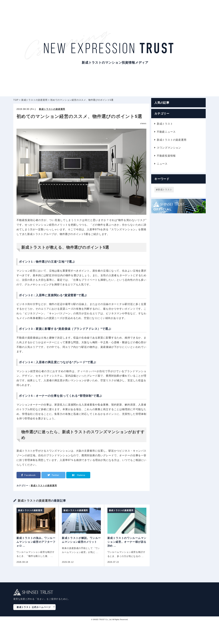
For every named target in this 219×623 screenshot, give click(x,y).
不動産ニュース (166, 131)
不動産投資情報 (166, 155)
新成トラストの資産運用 (52, 109)
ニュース (162, 163)
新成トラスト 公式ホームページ (34, 607)
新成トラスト (165, 123)
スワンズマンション (169, 147)
